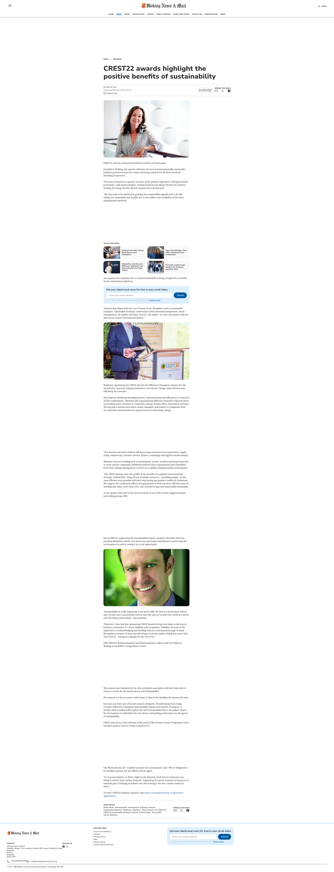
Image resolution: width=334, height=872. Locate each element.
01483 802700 (20, 861)
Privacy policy (99, 836)
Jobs (95, 839)
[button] (10, 5)
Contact (96, 834)
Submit (180, 295)
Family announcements (103, 844)
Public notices (99, 842)
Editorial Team (111, 87)
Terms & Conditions (102, 831)
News (106, 59)
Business (117, 59)
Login (323, 6)
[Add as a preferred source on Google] (205, 90)
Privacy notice (155, 300)
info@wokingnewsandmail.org (44, 861)
